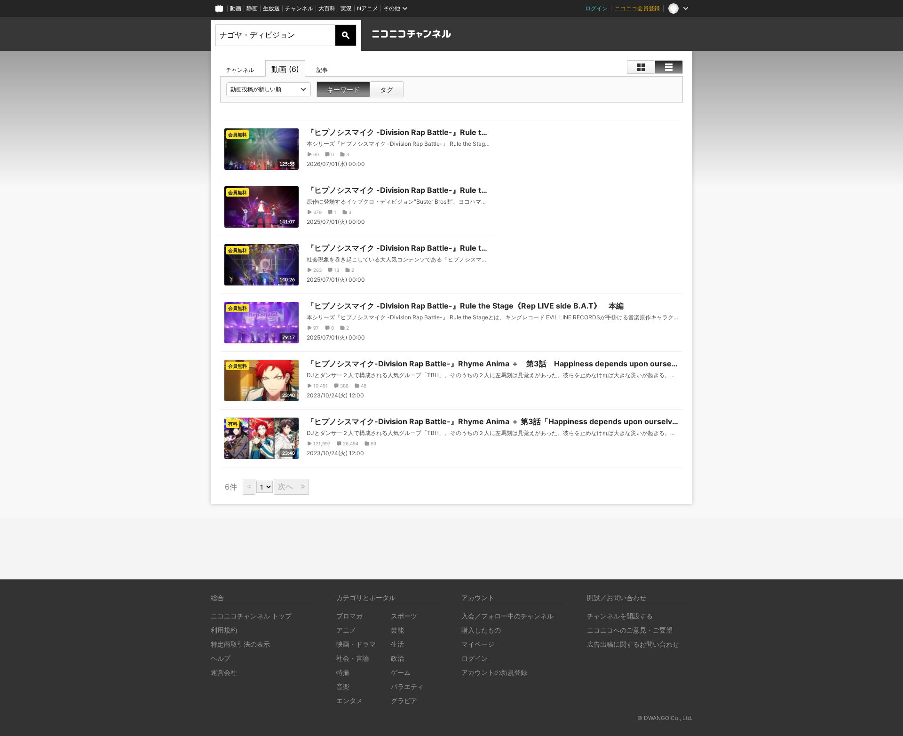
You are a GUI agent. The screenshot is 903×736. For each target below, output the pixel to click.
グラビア (404, 700)
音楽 (342, 686)
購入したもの (481, 630)
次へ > (291, 487)
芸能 (397, 630)
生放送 (271, 8)
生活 (397, 644)
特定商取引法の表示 (240, 644)
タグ (386, 90)
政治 (397, 658)
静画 (252, 8)
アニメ (346, 630)
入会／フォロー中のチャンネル (507, 616)
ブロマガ (349, 616)
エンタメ (349, 700)
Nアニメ (367, 8)
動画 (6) (285, 69)
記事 (322, 69)
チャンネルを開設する (620, 616)
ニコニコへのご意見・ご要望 (630, 630)
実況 (346, 8)
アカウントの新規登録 (494, 672)
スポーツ (404, 616)
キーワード (343, 90)
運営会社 (224, 672)
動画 (235, 8)
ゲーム (401, 672)
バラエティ (407, 686)
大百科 (326, 8)
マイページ (477, 644)
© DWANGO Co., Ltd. (664, 717)
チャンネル (299, 8)
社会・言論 (352, 658)
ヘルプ (220, 658)
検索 (345, 35)
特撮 (342, 672)
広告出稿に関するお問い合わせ (633, 644)
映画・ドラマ (356, 644)
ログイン (596, 8)
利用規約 (224, 630)
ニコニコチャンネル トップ (251, 616)
